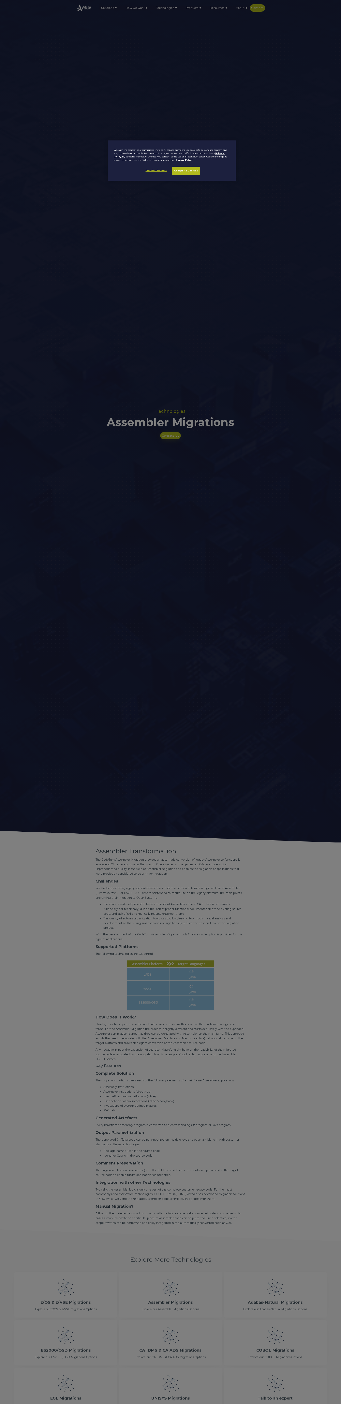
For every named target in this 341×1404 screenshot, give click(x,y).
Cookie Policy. (184, 160)
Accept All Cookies (186, 170)
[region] (172, 160)
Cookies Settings (156, 170)
